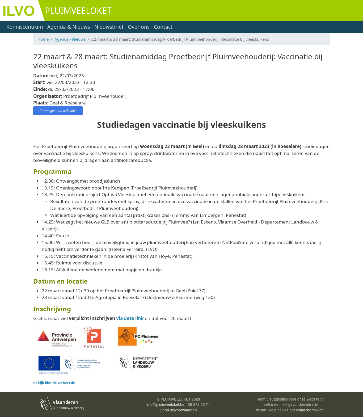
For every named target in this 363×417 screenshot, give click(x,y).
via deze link (130, 318)
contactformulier (309, 409)
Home (43, 39)
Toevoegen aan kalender (58, 111)
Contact (163, 26)
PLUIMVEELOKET (78, 10)
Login (90, 403)
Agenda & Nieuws (68, 26)
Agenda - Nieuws (70, 39)
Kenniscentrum (24, 26)
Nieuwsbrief (109, 26)
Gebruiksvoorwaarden (178, 409)
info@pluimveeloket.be (165, 404)
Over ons (139, 26)
